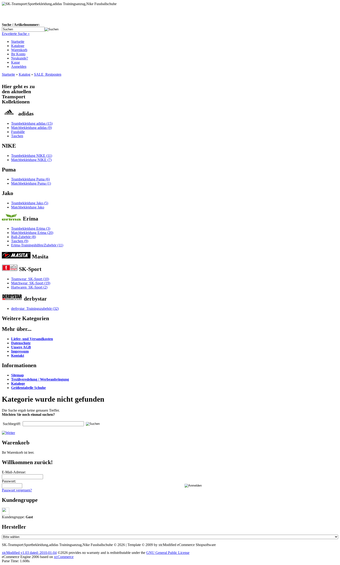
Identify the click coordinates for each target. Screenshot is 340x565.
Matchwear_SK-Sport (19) (30, 283)
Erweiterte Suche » (16, 34)
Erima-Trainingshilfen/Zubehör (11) (37, 245)
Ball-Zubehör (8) (23, 237)
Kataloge (17, 46)
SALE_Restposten (47, 74)
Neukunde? (19, 58)
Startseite (17, 41)
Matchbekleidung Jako (27, 207)
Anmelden (18, 66)
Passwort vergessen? (17, 490)
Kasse (15, 62)
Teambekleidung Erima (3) (30, 228)
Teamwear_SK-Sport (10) (30, 279)
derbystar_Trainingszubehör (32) (35, 308)
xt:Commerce (64, 557)
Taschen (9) (19, 241)
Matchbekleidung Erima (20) (32, 233)
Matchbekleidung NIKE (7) (31, 160)
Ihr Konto (18, 54)
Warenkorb (19, 50)
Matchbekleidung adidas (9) (31, 128)
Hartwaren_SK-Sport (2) (29, 287)
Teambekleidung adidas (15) (32, 123)
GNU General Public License (167, 553)
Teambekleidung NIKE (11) (31, 156)
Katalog (24, 74)
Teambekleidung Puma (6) (30, 179)
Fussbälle (18, 132)
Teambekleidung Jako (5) (29, 203)
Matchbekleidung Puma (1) (31, 183)
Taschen (17, 136)
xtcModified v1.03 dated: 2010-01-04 (29, 553)
